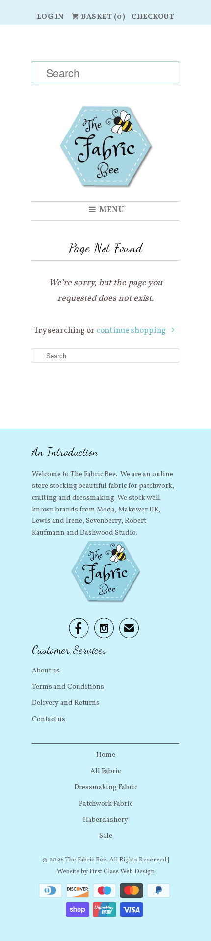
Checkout (153, 17)
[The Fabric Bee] (105, 112)
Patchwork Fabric (105, 803)
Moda (106, 509)
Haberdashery (105, 820)
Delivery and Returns (66, 703)
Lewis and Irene (57, 521)
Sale (105, 836)
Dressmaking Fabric (105, 787)
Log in (50, 17)
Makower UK (138, 509)
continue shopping (131, 330)
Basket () (102, 17)
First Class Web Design (122, 871)
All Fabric (105, 771)
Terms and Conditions (68, 687)
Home (105, 755)
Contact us (48, 719)
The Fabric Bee (85, 860)
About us (46, 670)
